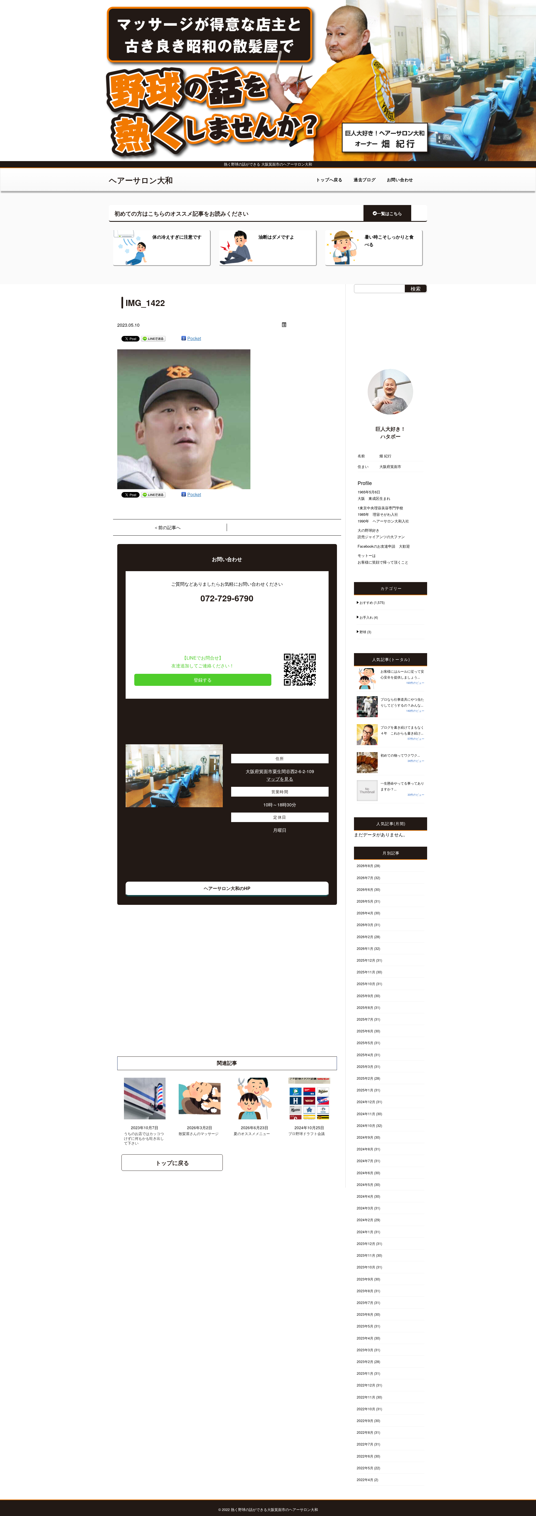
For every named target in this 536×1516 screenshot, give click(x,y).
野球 (363, 631)
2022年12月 (366, 1385)
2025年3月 (365, 1066)
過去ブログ (365, 179)
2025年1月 (365, 1089)
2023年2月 (365, 1361)
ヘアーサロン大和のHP (227, 888)
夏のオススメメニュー (252, 1133)
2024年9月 (365, 1137)
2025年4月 (365, 1054)
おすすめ (366, 602)
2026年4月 (365, 912)
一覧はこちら (389, 213)
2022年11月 (366, 1397)
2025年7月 (365, 1019)
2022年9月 (365, 1420)
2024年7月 (365, 1160)
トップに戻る (172, 1163)
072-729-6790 (226, 598)
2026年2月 (365, 936)
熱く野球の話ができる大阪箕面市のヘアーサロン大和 (274, 1509)
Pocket (194, 338)
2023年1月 (365, 1373)
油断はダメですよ (276, 237)
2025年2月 (365, 1078)
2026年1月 (365, 948)
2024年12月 (366, 1101)
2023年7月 (365, 1302)
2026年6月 (365, 889)
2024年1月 (365, 1231)
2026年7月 (365, 877)
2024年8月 (365, 1149)
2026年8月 (365, 865)
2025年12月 (366, 960)
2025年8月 (365, 1007)
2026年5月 (365, 901)
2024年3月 (365, 1208)
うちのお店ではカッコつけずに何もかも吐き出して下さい (144, 1138)
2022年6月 (365, 1456)
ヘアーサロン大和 (141, 180)
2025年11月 (366, 971)
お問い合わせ (400, 179)
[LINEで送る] (153, 338)
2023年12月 (366, 1243)
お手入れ (366, 617)
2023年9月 (365, 1279)
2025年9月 (365, 995)
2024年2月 (365, 1219)
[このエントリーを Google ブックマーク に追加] (183, 338)
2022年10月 (366, 1408)
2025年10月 (366, 983)
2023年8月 (365, 1290)
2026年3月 (365, 924)
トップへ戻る (329, 179)
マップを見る (279, 779)
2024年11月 (366, 1113)
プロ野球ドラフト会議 (306, 1133)
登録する (203, 680)
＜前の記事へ (167, 527)
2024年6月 (365, 1172)
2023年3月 (365, 1349)
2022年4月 (365, 1479)
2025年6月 (365, 1030)
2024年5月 (365, 1184)
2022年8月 (365, 1432)
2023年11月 (366, 1255)
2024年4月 (365, 1196)
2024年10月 (366, 1125)
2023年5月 (365, 1326)
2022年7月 (365, 1444)
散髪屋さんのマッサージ (199, 1133)
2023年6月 (365, 1314)
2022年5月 (365, 1467)
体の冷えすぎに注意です (177, 237)
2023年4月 (365, 1338)
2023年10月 (366, 1267)
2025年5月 (365, 1042)
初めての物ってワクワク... (400, 755)
